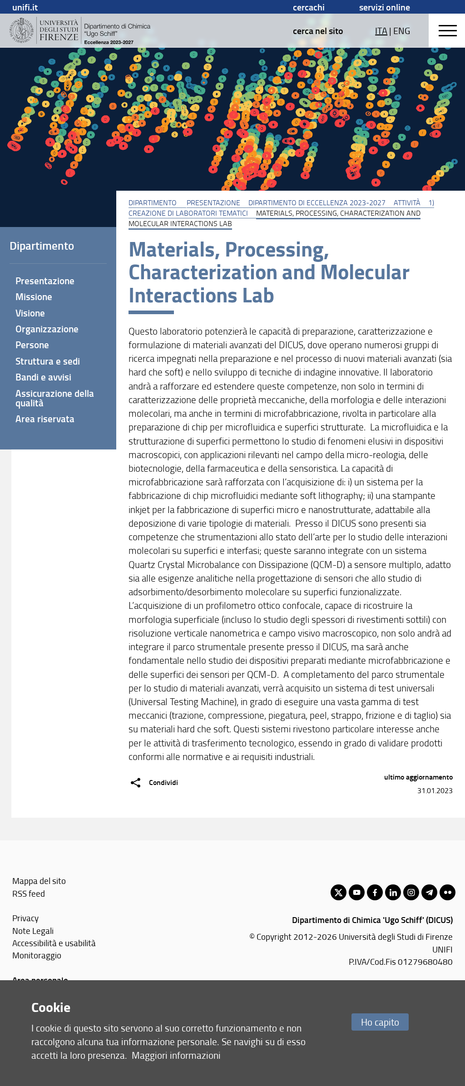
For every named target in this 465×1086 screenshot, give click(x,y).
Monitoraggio (36, 955)
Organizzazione (47, 329)
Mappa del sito (39, 880)
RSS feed (28, 893)
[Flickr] (447, 892)
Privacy (25, 918)
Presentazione (213, 202)
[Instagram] (411, 892)
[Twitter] (338, 892)
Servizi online (384, 6)
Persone (32, 344)
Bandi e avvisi (43, 377)
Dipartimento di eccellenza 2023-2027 (317, 202)
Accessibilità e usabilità (54, 943)
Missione (33, 296)
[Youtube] (357, 892)
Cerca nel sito (318, 30)
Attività (407, 202)
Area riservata (44, 418)
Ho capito (380, 1021)
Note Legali (33, 930)
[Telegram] (429, 892)
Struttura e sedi (47, 361)
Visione (30, 313)
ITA (381, 30)
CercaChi (309, 6)
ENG (401, 30)
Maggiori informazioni (176, 1054)
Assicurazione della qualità (54, 398)
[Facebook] (375, 892)
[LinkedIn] (393, 892)
